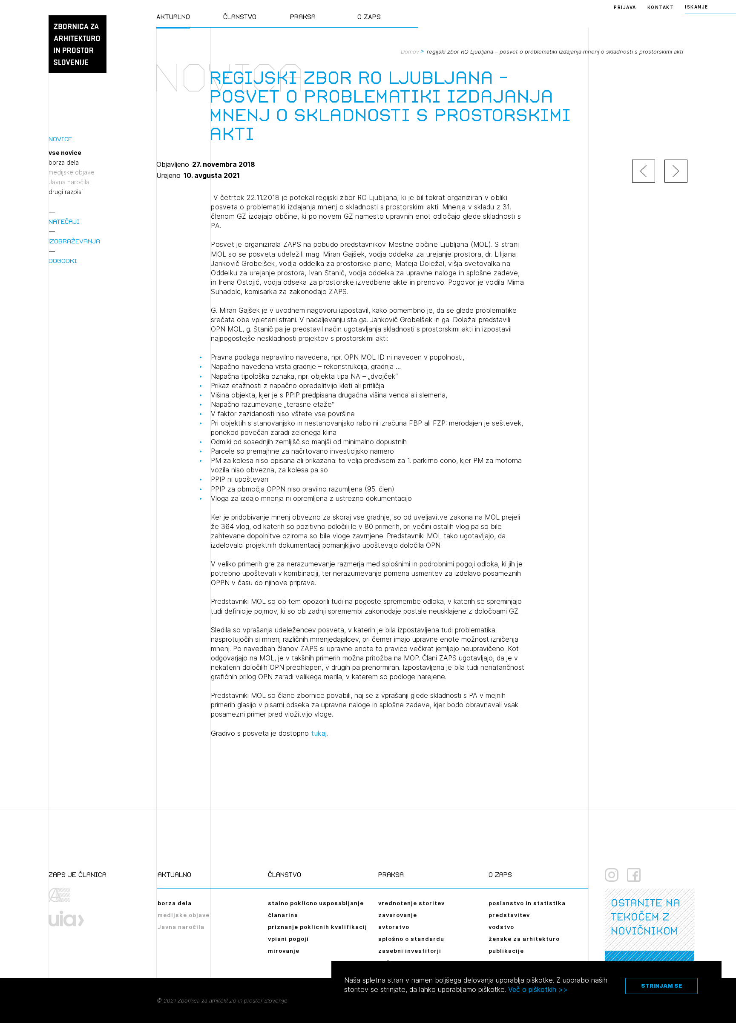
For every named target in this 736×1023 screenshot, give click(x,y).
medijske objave (72, 172)
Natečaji (64, 221)
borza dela (64, 162)
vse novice (65, 153)
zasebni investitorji (409, 950)
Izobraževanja (74, 241)
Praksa (303, 17)
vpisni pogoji (288, 939)
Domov (410, 51)
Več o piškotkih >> (538, 989)
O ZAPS (369, 17)
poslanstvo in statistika (527, 903)
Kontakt (660, 7)
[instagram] (611, 875)
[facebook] (634, 875)
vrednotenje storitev (411, 903)
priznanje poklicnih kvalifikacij (317, 927)
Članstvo (239, 17)
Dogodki (63, 260)
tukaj (319, 733)
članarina (283, 915)
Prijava (625, 7)
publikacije (506, 950)
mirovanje (283, 950)
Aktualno (173, 17)
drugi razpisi (66, 192)
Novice (60, 139)
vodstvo (501, 927)
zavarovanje (397, 915)
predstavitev (509, 915)
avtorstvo (393, 927)
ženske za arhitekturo (524, 939)
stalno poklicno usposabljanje (316, 903)
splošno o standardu (411, 939)
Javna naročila (69, 182)
